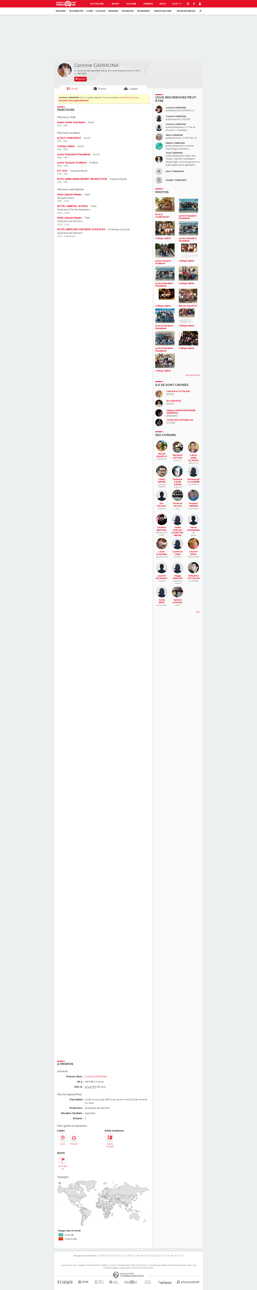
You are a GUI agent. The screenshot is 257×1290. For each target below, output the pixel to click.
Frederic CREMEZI (193, 504)
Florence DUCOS (177, 504)
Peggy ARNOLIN (177, 577)
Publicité (104, 1265)
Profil (75, 88)
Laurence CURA (178, 553)
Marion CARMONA (175, 143)
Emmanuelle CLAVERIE (193, 480)
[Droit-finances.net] (114, 1282)
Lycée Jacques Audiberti (72, 162)
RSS (132, 1265)
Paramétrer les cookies (177, 1265)
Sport (115, 3)
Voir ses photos (192, 375)
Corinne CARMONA (176, 107)
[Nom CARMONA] (159, 171)
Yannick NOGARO (177, 601)
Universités (128, 11)
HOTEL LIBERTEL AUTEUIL (72, 206)
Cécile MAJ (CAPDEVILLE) (179, 420)
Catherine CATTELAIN (178, 391)
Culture (131, 3)
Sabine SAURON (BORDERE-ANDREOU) (181, 411)
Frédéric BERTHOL (162, 528)
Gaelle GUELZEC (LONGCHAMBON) (177, 531)
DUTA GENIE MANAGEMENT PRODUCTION (82, 179)
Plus (175, 3)
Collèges (100, 11)
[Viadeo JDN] (147, 1282)
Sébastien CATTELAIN (193, 577)
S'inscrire (60, 11)
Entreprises (143, 11)
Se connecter (76, 11)
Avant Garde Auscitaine (71, 122)
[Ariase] (165, 1282)
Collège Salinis (66, 146)
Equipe (82, 1265)
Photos (102, 88)
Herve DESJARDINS (193, 530)
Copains (133, 88)
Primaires (113, 11)
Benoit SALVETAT (188, 306)
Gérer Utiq (192, 1265)
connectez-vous (127, 97)
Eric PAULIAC (161, 504)
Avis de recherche (186, 11)
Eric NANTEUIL (173, 401)
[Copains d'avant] (131, 1282)
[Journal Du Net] (98, 1282)
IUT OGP (62, 170)
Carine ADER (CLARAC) (193, 458)
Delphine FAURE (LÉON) (177, 482)
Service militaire (162, 11)
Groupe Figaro (125, 1268)
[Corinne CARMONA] (64, 70)
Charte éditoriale (92, 1265)
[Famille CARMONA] (159, 180)
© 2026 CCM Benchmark (142, 1268)
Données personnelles (157, 1265)
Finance (148, 3)
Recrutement (141, 1265)
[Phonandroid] (188, 1282)
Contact (113, 1265)
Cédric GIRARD (162, 480)
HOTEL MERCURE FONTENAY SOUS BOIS (81, 229)
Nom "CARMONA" (175, 171)
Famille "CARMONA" (176, 180)
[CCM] (83, 1282)
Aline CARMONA (174, 135)
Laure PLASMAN (161, 553)
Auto (162, 3)
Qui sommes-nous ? (69, 1265)
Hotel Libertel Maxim (69, 194)
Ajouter (81, 79)
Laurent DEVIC (193, 553)
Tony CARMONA (174, 153)
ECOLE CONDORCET (69, 138)
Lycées (89, 11)
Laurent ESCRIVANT (162, 577)
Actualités (97, 3)
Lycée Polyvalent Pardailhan (74, 154)
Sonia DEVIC (162, 601)
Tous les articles (124, 1265)
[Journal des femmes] (65, 1282)
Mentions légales (110, 1268)
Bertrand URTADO (177, 456)
